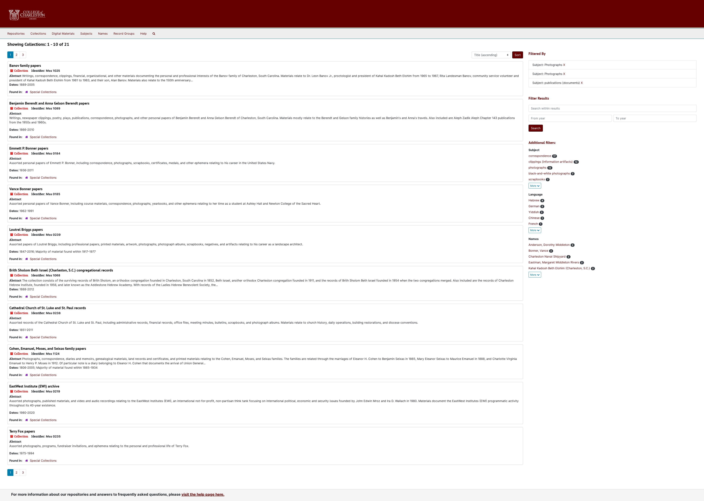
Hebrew (534, 200)
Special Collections (43, 92)
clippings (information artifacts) (551, 161)
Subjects (86, 33)
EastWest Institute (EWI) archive (34, 386)
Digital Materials (63, 33)
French (534, 224)
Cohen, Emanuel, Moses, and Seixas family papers (47, 348)
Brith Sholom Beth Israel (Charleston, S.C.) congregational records (61, 270)
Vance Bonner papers (25, 189)
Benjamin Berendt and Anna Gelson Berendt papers (49, 103)
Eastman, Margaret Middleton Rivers (554, 262)
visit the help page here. (203, 494)
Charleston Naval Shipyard (547, 256)
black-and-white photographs (550, 173)
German (534, 206)
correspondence (540, 156)
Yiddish (534, 212)
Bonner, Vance (539, 250)
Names (103, 33)
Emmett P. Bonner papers (28, 148)
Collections (38, 33)
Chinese (534, 218)
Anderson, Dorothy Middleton (550, 245)
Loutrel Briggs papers (26, 229)
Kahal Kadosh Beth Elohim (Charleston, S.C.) (560, 268)
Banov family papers (25, 65)
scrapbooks (537, 179)
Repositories (16, 33)
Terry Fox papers (22, 431)
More (533, 185)
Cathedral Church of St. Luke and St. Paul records (47, 308)
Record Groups (123, 33)
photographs (538, 167)
